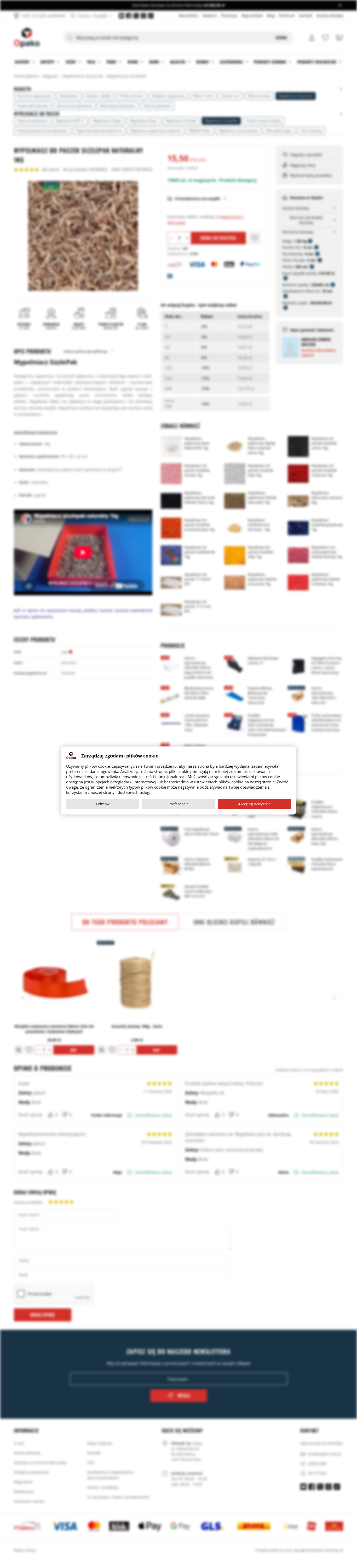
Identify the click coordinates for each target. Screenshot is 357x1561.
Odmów (103, 803)
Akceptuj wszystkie (254, 803)
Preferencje (179, 803)
